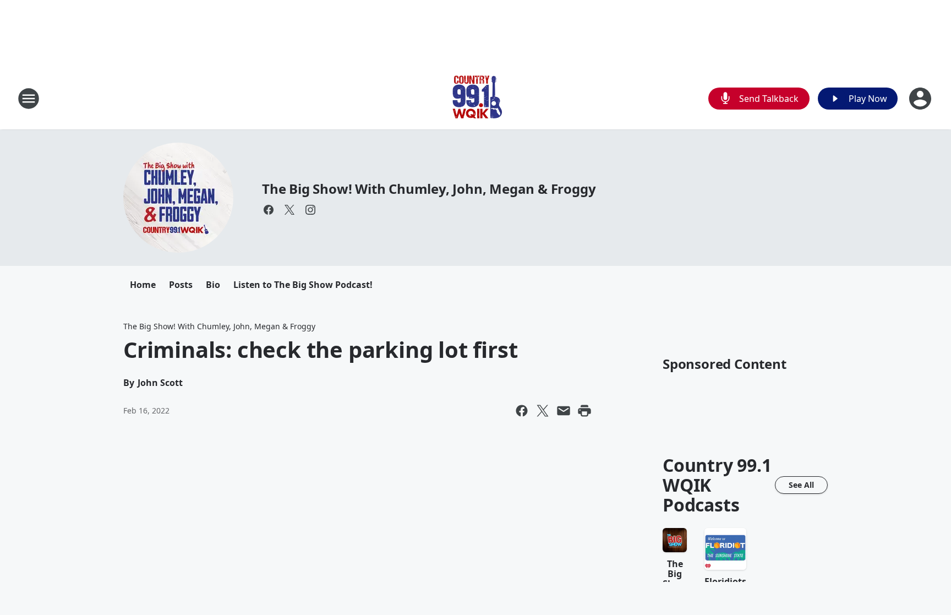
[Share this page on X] (542, 410)
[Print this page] (584, 410)
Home (143, 285)
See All (801, 485)
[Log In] (921, 99)
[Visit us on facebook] (268, 209)
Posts (181, 285)
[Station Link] (475, 98)
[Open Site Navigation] (29, 99)
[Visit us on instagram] (310, 209)
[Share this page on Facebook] (521, 410)
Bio (213, 285)
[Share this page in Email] (563, 410)
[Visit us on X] (289, 209)
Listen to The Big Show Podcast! (303, 285)
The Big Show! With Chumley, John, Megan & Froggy (428, 188)
